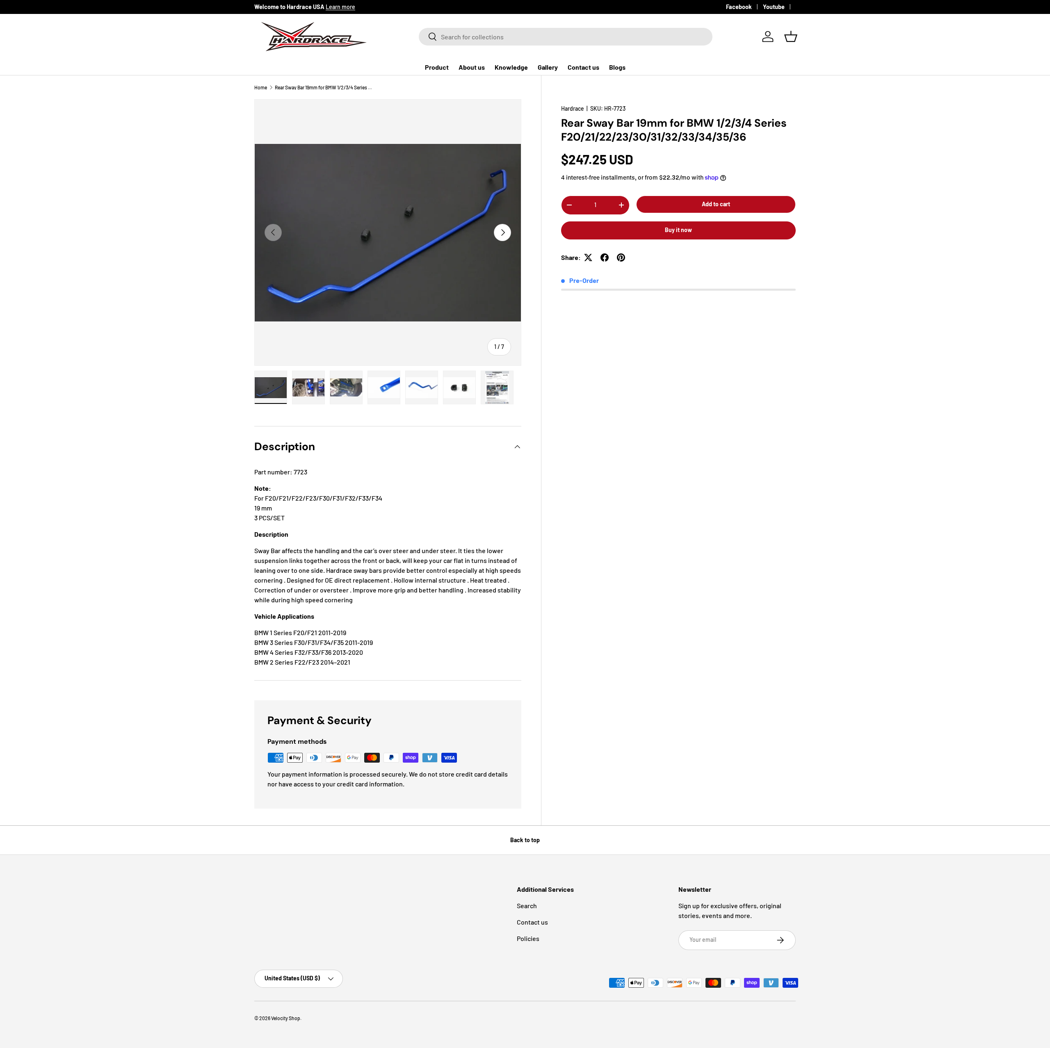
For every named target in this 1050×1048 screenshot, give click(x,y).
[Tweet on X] (588, 257)
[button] (791, 36)
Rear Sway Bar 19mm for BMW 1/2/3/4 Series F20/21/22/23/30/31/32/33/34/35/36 (324, 87)
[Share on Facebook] (604, 257)
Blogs (617, 67)
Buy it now (678, 229)
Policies (528, 938)
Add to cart (716, 203)
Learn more (340, 6)
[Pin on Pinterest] (621, 257)
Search (527, 905)
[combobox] (565, 37)
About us (472, 67)
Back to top (525, 839)
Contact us (583, 67)
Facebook (739, 6)
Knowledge (511, 67)
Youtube (774, 6)
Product (437, 67)
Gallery (548, 67)
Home (260, 87)
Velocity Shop (285, 1018)
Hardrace (572, 108)
